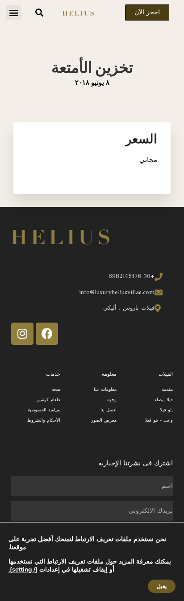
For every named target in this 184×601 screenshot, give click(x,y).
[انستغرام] (22, 334)
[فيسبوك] (47, 334)
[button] (13, 12)
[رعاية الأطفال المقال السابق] (4, 332)
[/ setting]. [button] (23, 569)
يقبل (162, 586)
